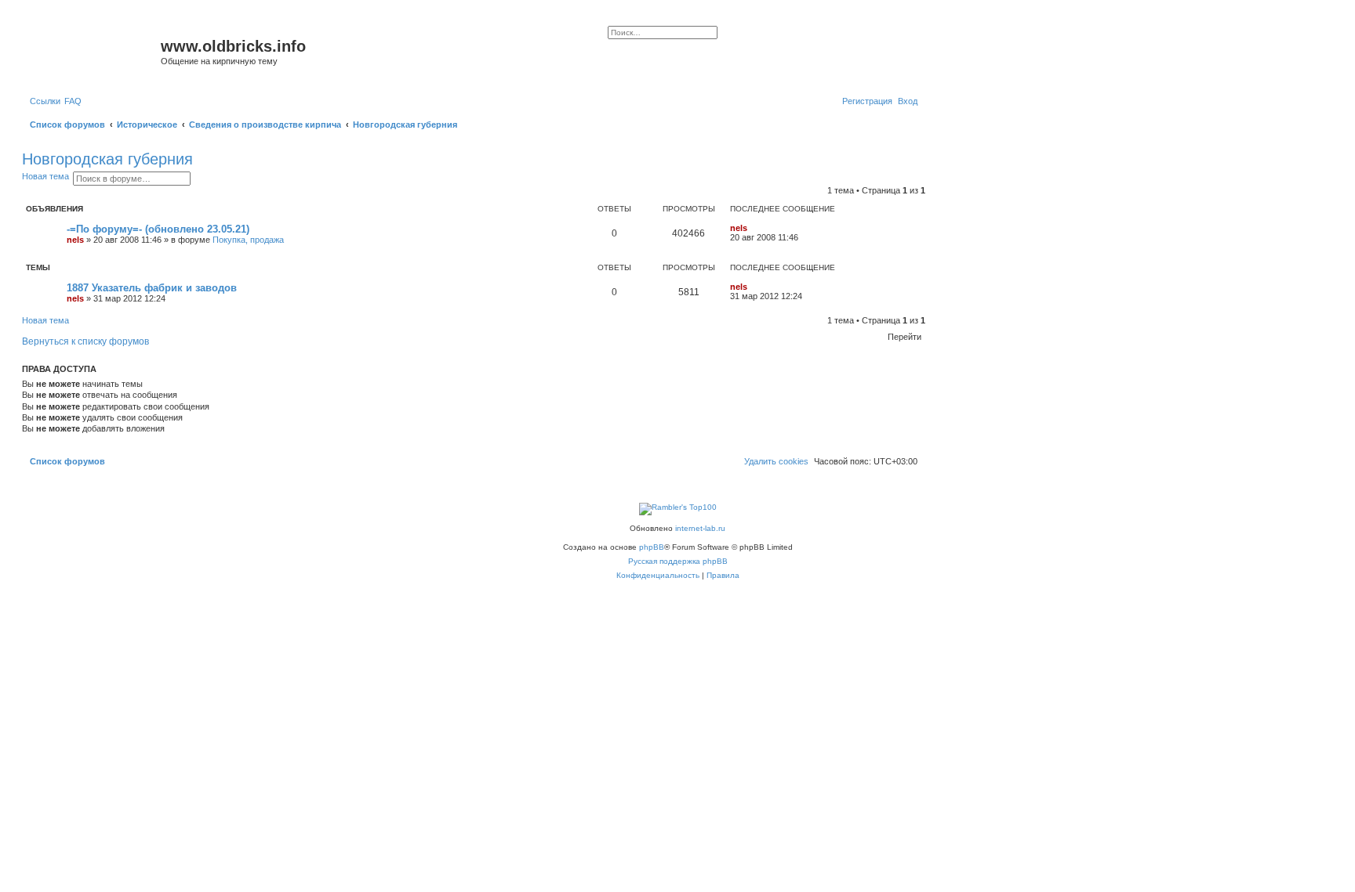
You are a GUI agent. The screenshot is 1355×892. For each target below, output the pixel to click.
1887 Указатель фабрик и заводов (152, 288)
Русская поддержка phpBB (678, 561)
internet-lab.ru (700, 528)
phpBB (651, 547)
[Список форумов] (93, 51)
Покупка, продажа (248, 239)
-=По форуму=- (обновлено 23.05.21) (158, 229)
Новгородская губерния (107, 159)
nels (75, 239)
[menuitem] (73, 101)
